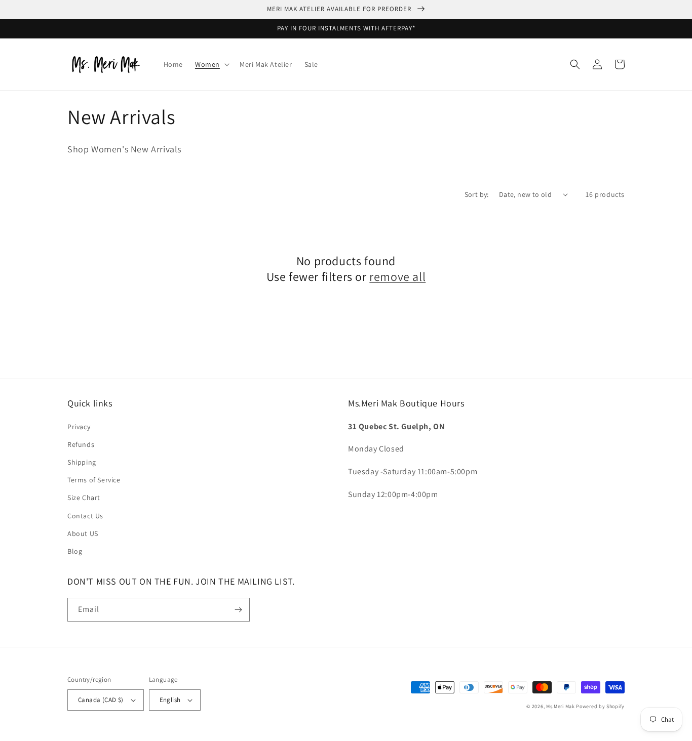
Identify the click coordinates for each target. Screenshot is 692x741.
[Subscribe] (238, 610)
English (170, 699)
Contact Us (85, 515)
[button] (211, 64)
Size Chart (83, 497)
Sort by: (477, 194)
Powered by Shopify (600, 706)
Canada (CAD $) (101, 699)
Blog (74, 551)
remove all (397, 276)
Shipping (81, 462)
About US (82, 533)
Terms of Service (94, 479)
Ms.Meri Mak (560, 706)
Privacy (78, 426)
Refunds (80, 444)
